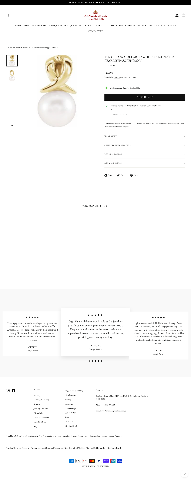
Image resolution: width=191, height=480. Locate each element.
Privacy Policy (39, 413)
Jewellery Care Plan (41, 408)
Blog (35, 426)
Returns (37, 404)
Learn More (168, 25)
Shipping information (117, 145)
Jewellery (76, 25)
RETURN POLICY (113, 154)
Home (8, 47)
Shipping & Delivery (41, 399)
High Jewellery (58, 25)
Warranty (37, 395)
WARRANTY (110, 136)
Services (153, 25)
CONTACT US (95, 31)
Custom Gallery (135, 25)
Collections (93, 25)
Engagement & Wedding (30, 25)
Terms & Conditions (41, 417)
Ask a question (113, 163)
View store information (119, 114)
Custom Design (113, 25)
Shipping (117, 77)
